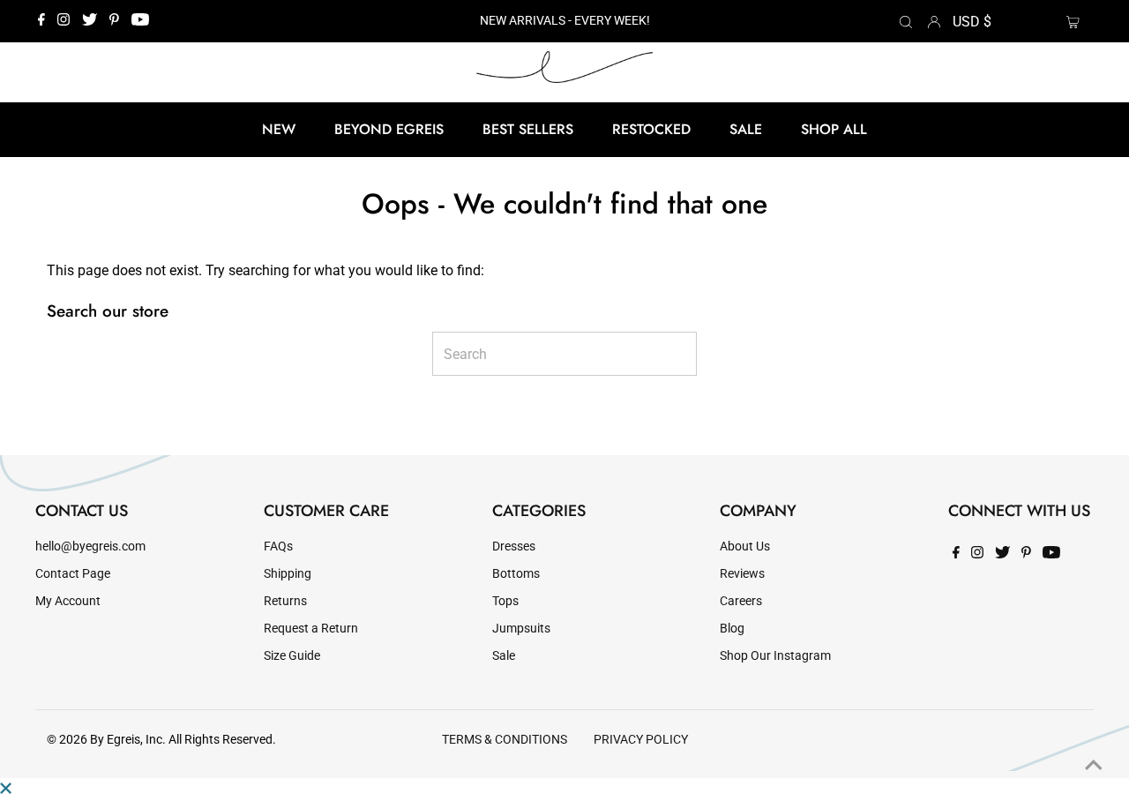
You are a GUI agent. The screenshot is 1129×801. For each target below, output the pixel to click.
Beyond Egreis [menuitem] (389, 129)
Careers (741, 601)
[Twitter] (89, 21)
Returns (285, 601)
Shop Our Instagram (775, 655)
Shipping (287, 573)
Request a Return (311, 628)
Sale (503, 655)
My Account (68, 601)
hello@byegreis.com (90, 546)
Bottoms (516, 573)
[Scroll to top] (1093, 765)
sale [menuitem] (745, 129)
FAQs (278, 546)
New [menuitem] (278, 129)
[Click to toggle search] (905, 21)
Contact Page (72, 573)
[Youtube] (140, 21)
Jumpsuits (521, 628)
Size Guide (292, 655)
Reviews (742, 573)
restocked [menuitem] (651, 129)
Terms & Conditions (504, 739)
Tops (505, 601)
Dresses (513, 546)
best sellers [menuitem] (527, 129)
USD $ (972, 21)
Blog (732, 628)
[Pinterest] (114, 21)
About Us (745, 546)
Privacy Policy (641, 739)
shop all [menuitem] (834, 129)
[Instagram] (63, 21)
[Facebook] (41, 21)
